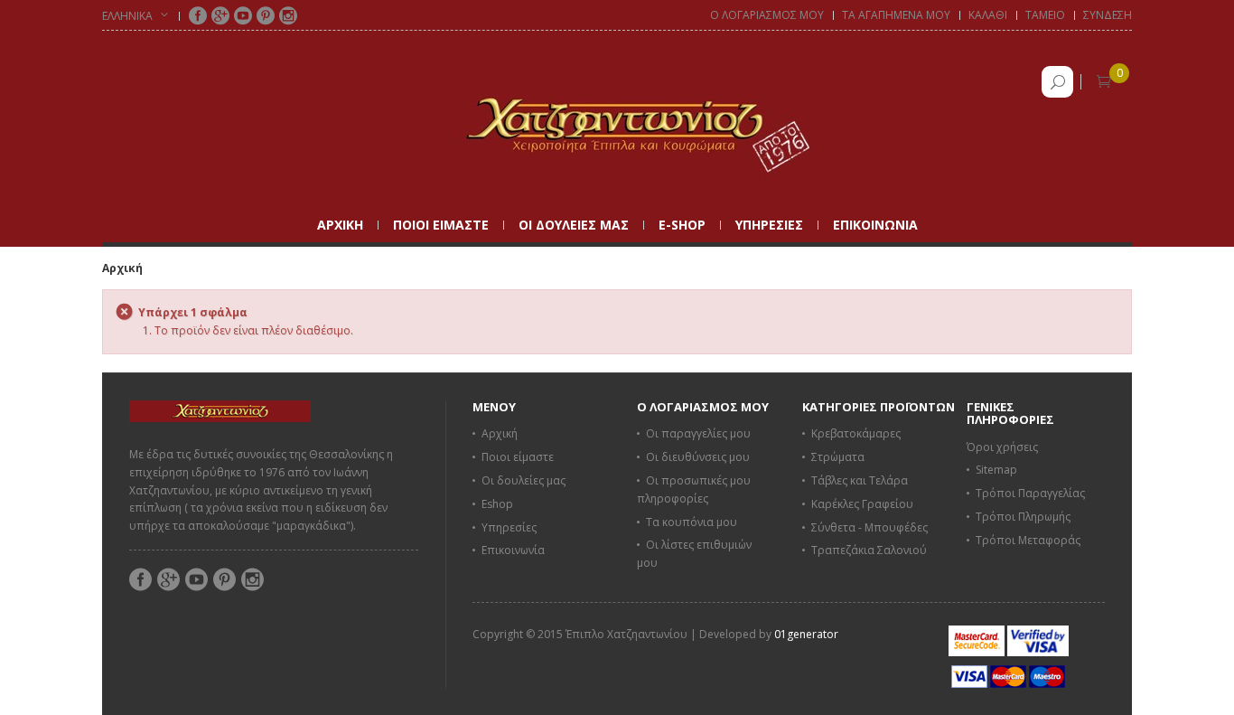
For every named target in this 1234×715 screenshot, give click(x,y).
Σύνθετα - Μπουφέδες (869, 527)
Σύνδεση (1107, 15)
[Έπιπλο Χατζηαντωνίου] (617, 125)
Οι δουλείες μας (523, 480)
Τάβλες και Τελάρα (859, 480)
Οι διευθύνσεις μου (698, 457)
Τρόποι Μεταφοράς (1028, 540)
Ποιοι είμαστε (517, 457)
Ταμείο (1045, 15)
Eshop (497, 504)
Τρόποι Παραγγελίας (1030, 493)
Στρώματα (838, 457)
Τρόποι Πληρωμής (1023, 516)
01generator (806, 634)
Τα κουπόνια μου (691, 522)
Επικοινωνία (513, 550)
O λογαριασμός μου (767, 15)
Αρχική (122, 268)
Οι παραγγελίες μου (698, 433)
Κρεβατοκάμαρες (856, 433)
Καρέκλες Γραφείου (862, 504)
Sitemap (996, 469)
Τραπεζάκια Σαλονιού (869, 550)
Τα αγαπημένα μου (896, 15)
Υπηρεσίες (509, 527)
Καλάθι (987, 15)
